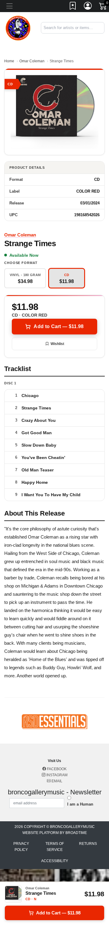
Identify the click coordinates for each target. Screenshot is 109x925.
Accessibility (54, 861)
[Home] (18, 27)
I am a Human (80, 804)
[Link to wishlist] (73, 7)
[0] (103, 7)
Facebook (56, 769)
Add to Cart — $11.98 (59, 326)
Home (9, 61)
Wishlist (57, 344)
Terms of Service (54, 847)
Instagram (56, 775)
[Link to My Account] (88, 7)
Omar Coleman (32, 61)
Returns (88, 844)
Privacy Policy (21, 847)
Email (56, 781)
